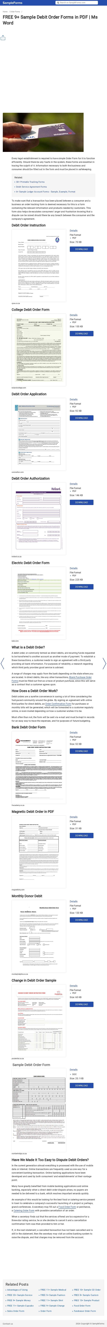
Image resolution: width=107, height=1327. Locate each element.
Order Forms (15, 12)
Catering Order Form (24, 1210)
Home (5, 12)
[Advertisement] (55, 47)
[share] (3, 38)
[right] (104, 663)
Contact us (8, 1324)
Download (81, 249)
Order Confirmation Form (58, 703)
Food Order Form (67, 1207)
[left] (2, 663)
